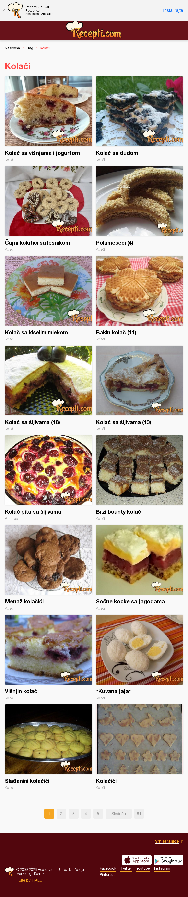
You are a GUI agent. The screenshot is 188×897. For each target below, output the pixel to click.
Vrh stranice (167, 841)
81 (139, 813)
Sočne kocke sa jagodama (139, 567)
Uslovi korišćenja (71, 869)
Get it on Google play (168, 860)
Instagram (162, 868)
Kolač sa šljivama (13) (139, 388)
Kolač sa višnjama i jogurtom (48, 119)
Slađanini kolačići (48, 747)
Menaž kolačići (48, 567)
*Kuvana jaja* (139, 657)
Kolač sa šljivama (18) (48, 388)
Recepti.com (94, 30)
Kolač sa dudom (139, 119)
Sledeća (118, 813)
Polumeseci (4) (139, 208)
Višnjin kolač (48, 657)
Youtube (143, 868)
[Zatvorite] (3, 10)
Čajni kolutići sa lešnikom (48, 208)
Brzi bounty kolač (139, 478)
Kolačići (139, 747)
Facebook (108, 868)
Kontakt (39, 874)
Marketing (23, 874)
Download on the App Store (137, 860)
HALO (37, 880)
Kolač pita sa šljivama (48, 478)
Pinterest (107, 875)
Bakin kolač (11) (139, 298)
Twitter (126, 868)
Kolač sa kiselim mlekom (48, 298)
